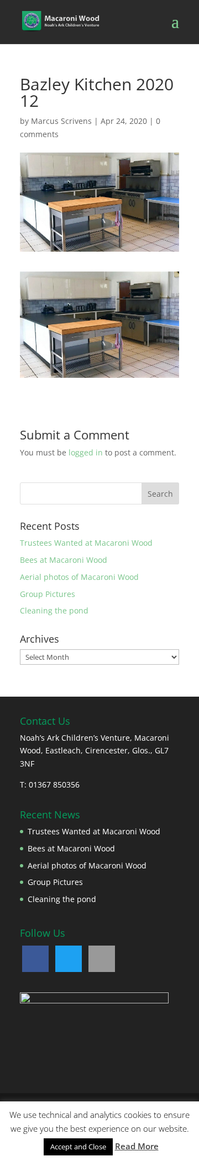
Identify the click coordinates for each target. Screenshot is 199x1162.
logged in (86, 452)
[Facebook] (35, 959)
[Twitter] (68, 959)
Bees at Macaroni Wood (63, 560)
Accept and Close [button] (78, 1147)
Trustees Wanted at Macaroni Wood (86, 542)
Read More (137, 1146)
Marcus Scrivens (61, 121)
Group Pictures (47, 594)
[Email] (101, 959)
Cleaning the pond (54, 610)
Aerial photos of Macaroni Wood (79, 577)
